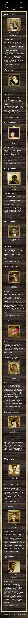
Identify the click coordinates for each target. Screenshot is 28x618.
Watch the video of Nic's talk (11, 605)
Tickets (7, 5)
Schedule (6, 7)
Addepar (6, 537)
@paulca (14, 189)
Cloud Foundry (7, 593)
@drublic (14, 480)
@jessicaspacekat (14, 35)
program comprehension (10, 393)
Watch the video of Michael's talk (12, 406)
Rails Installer (7, 592)
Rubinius (6, 442)
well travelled (14, 442)
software (6, 207)
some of (6, 250)
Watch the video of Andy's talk (11, 315)
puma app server (8, 591)
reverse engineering (16, 392)
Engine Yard (14, 34)
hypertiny (15, 188)
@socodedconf (6, 614)
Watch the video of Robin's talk (11, 163)
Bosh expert (20, 593)
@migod (14, 378)
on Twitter (17, 349)
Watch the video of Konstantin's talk (13, 454)
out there (16, 250)
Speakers (20, 2)
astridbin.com (14, 89)
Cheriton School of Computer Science (14, 376)
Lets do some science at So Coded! (13, 403)
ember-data (12, 542)
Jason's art (10, 250)
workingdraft (15, 495)
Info (20, 5)
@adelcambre (14, 287)
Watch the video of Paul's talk (11, 216)
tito (11, 188)
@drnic (14, 577)
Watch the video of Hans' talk (11, 501)
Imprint (13, 614)
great (20, 205)
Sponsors (20, 7)
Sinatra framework (8, 441)
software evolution (8, 390)
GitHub (14, 240)
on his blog (9, 493)
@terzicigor (14, 527)
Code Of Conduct (21, 614)
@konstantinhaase (14, 432)
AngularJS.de (14, 142)
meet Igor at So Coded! (18, 548)
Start (6, 2)
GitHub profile (14, 478)
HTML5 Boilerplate (16, 487)
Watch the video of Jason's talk (11, 261)
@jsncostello (14, 242)
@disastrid (14, 90)
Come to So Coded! (19, 450)
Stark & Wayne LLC (14, 576)
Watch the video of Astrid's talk (11, 117)
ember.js (14, 541)
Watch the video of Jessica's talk (12, 64)
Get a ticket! (9, 212)
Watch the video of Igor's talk (11, 551)
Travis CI (14, 431)
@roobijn (14, 143)
